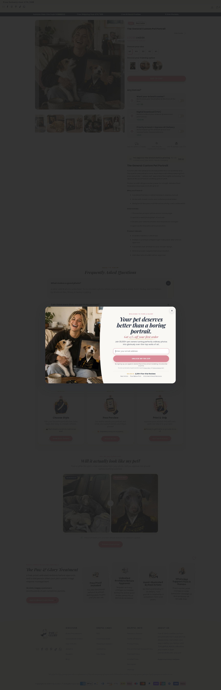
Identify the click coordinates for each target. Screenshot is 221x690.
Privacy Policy (147, 368)
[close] (172, 310)
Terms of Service (157, 368)
